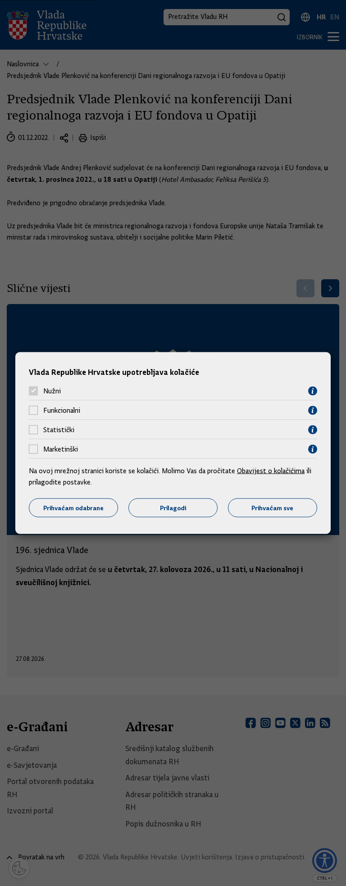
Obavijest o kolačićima (271, 470)
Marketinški (60, 449)
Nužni (52, 391)
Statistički (58, 430)
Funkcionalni (61, 410)
